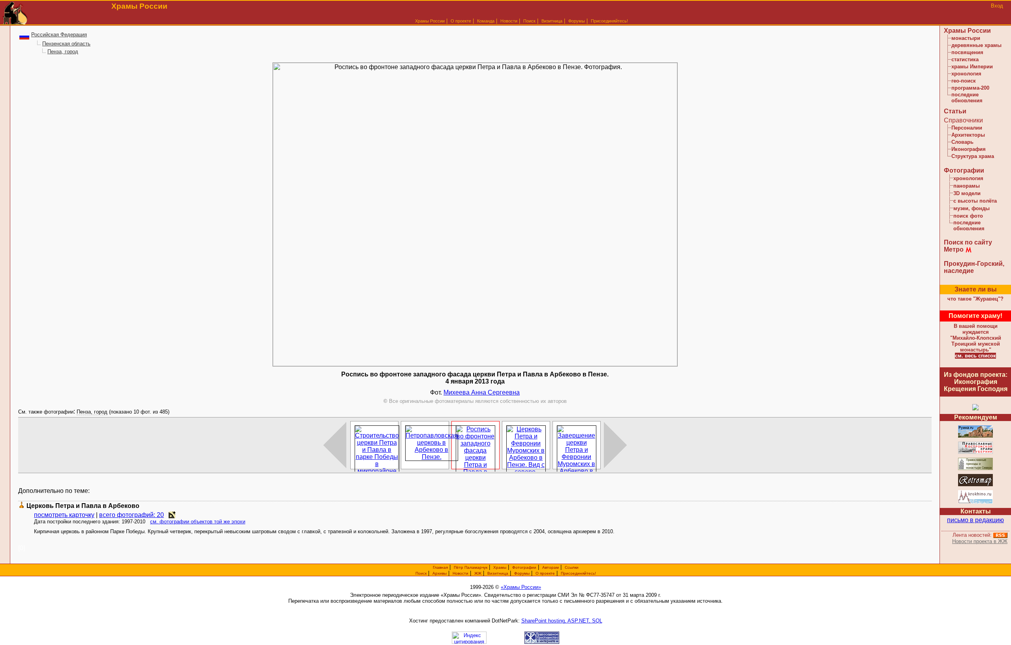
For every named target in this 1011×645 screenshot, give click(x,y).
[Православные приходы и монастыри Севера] (975, 468)
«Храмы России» (521, 587)
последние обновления (967, 97)
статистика (965, 59)
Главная (440, 567)
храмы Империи (972, 67)
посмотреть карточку (64, 514)
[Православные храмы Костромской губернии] (975, 452)
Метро (954, 249)
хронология (966, 74)
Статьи (955, 111)
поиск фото (968, 216)
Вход (997, 6)
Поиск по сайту (968, 242)
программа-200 (970, 88)
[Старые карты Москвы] (975, 484)
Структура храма (972, 156)
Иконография (968, 149)
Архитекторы (968, 135)
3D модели (967, 193)
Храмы (499, 567)
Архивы (439, 573)
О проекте (545, 573)
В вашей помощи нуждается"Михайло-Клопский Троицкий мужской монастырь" (975, 338)
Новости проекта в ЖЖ (979, 541)
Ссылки (572, 567)
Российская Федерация (59, 35)
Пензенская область (66, 44)
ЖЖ (477, 573)
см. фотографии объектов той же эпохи (197, 522)
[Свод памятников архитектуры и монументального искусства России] (975, 436)
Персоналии (966, 128)
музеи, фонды (971, 208)
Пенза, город (62, 52)
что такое (975, 299)
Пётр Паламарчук (470, 567)
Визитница (551, 21)
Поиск (529, 21)
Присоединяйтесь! (609, 21)
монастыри (965, 38)
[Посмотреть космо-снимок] (172, 514)
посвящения (967, 52)
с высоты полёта (975, 201)
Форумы (576, 21)
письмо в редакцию (975, 520)
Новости (508, 21)
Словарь (962, 142)
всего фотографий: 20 (131, 514)
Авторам (550, 567)
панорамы (966, 186)
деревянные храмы (976, 45)
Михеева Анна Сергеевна (481, 392)
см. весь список (975, 356)
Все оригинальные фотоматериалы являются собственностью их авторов (475, 401)
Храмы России (430, 21)
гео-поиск (963, 81)
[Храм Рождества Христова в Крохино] (975, 502)
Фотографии (964, 170)
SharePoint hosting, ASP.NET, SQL (561, 621)
